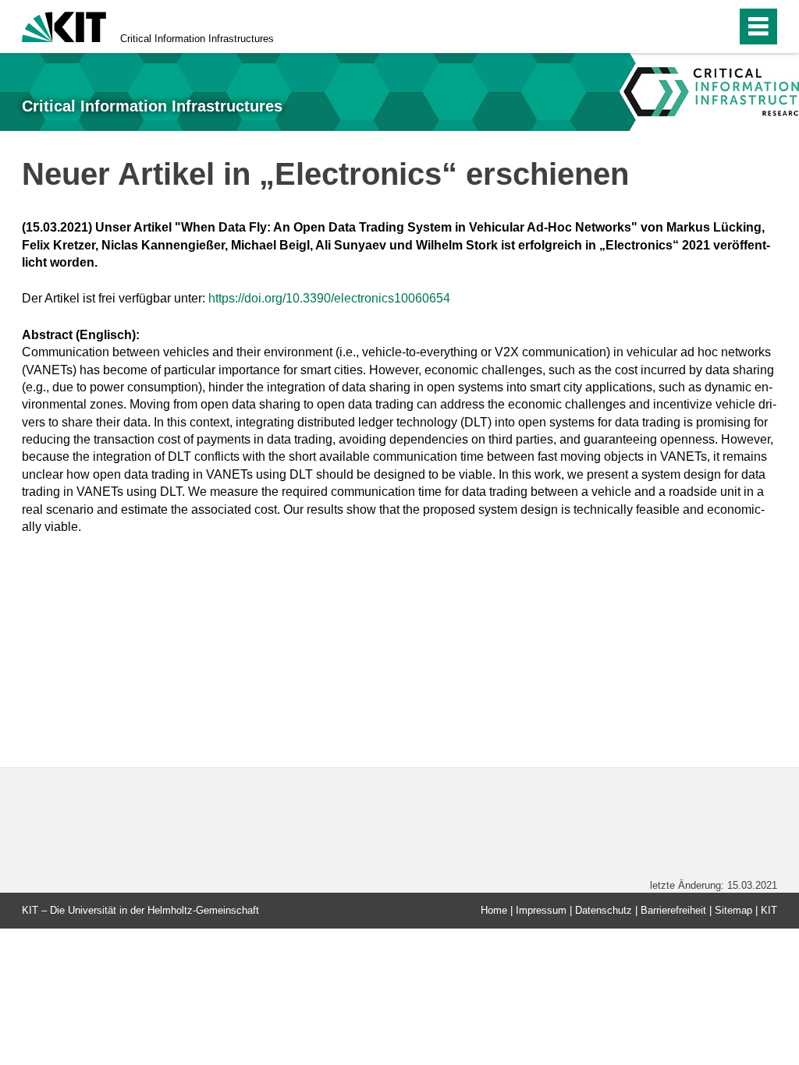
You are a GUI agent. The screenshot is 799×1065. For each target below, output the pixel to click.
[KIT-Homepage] (64, 25)
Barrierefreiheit (673, 910)
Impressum (541, 910)
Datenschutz (603, 910)
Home (494, 910)
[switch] (691, 26)
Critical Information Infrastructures (197, 38)
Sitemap (733, 910)
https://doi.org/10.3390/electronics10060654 (329, 298)
